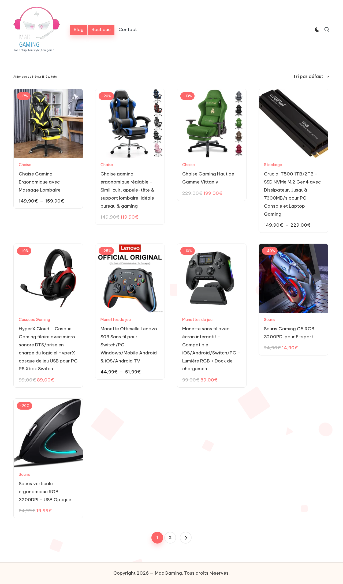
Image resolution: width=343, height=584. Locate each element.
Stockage (273, 164)
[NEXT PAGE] (186, 538)
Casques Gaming (34, 319)
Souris (269, 319)
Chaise (25, 164)
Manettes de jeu (115, 319)
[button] (186, 538)
